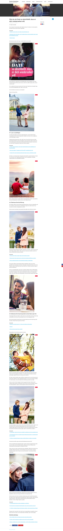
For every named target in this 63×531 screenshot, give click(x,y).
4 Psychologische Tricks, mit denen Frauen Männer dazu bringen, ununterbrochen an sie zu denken (23, 435)
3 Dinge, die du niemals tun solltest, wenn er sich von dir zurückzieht (21, 519)
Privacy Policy (13, 529)
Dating (33, 1)
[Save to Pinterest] (62, 266)
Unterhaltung (50, 1)
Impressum (10, 529)
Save (36, 43)
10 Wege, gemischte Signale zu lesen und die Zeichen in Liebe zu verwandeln (23, 438)
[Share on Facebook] (62, 264)
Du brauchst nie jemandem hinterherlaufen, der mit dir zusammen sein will (22, 505)
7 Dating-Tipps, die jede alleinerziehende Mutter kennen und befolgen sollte (23, 152)
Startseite (23, 1)
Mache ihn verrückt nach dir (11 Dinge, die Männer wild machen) (21, 324)
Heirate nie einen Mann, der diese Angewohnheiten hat (19, 31)
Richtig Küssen (12, 37)
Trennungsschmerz (39, 1)
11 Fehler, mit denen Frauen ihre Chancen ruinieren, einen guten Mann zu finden (24, 508)
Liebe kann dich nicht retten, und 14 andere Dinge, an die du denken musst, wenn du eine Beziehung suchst (23, 35)
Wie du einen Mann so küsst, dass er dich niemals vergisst (19, 255)
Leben (45, 1)
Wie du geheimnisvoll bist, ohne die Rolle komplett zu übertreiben (21, 260)
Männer (11, 326)
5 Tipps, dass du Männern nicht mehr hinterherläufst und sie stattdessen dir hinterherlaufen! (22, 147)
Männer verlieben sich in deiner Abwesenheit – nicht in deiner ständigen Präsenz (23, 521)
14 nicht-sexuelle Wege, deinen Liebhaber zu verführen (19, 503)
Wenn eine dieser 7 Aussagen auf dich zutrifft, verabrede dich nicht (21, 150)
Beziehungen (28, 1)
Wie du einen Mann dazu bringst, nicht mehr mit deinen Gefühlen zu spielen (23, 258)
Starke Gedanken (13, 1)
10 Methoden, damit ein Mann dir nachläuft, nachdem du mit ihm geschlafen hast (24, 432)
